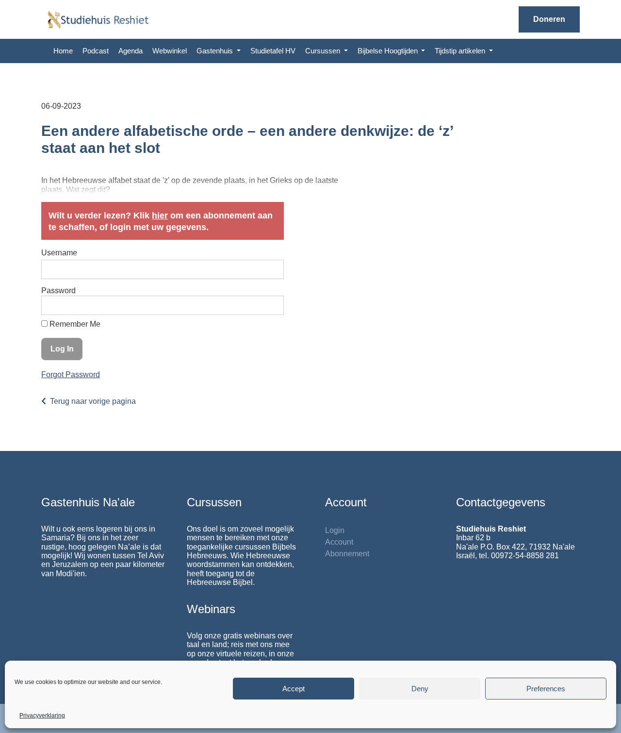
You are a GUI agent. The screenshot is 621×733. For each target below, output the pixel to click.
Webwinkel (169, 51)
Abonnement (347, 554)
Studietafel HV (272, 51)
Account (339, 542)
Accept (293, 688)
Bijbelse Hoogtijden (389, 51)
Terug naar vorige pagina (93, 401)
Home (63, 51)
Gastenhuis (215, 51)
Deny (419, 688)
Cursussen (323, 51)
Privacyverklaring (42, 715)
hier (160, 215)
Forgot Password (70, 374)
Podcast (95, 51)
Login (334, 530)
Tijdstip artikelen (461, 51)
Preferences (545, 688)
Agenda (130, 51)
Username (59, 253)
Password (58, 290)
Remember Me (74, 324)
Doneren (549, 19)
